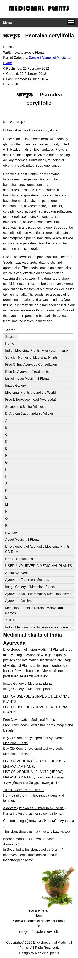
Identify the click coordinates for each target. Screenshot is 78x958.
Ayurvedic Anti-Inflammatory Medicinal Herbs (38, 594)
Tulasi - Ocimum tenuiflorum (23, 790)
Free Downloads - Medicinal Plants (29, 720)
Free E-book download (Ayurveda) (30, 399)
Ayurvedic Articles (18, 601)
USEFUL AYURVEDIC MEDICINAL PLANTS (38, 566)
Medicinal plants (47, 953)
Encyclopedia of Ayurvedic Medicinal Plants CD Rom (37, 549)
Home (9, 343)
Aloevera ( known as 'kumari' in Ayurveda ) (34, 808)
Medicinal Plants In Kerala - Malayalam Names (34, 610)
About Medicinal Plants (22, 539)
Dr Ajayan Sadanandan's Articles (29, 413)
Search (10, 337)
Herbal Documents (19, 559)
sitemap (11, 532)
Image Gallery (15, 385)
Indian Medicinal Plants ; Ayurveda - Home (36, 350)
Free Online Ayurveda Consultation (31, 364)
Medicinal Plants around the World (30, 392)
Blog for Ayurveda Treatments (27, 371)
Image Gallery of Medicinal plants (27, 683)
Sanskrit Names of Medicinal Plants (31, 357)
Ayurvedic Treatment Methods (27, 580)
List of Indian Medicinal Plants (27, 378)
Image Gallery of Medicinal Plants (30, 587)
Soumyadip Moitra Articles (24, 406)
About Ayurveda (17, 573)
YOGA (10, 620)
